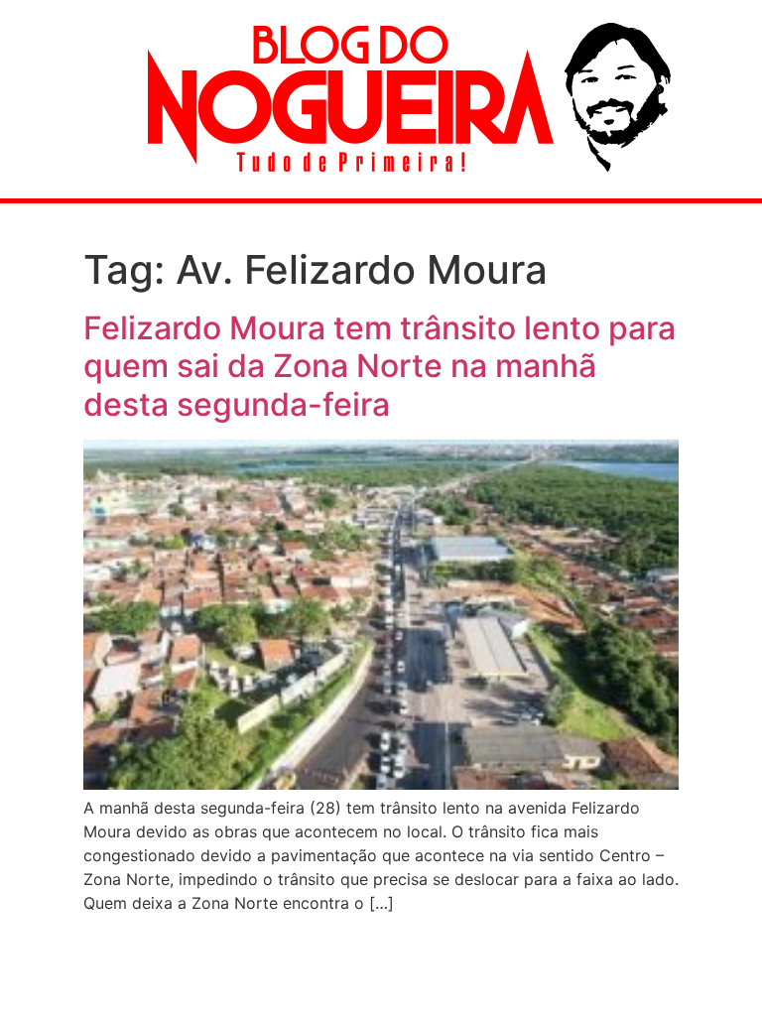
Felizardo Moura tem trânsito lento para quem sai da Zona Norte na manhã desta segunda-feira (379, 366)
